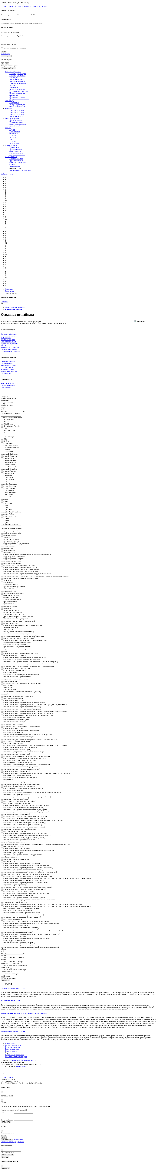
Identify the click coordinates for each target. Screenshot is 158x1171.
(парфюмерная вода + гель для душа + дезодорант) (21, 863)
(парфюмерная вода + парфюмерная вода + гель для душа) (24, 657)
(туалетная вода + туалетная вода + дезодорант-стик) (22, 855)
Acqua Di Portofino (10, 469)
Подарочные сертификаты (19, 99)
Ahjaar (5, 523)
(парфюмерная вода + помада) (14, 722)
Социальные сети (15, 149)
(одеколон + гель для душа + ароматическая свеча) (21, 649)
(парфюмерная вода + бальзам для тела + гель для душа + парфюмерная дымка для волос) (36, 576)
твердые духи (8, 580)
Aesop (5, 499)
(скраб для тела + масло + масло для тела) (18, 632)
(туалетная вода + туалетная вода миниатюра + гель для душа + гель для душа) (32, 792)
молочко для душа (10, 681)
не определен (6, 56)
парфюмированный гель (12, 599)
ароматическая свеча (11, 539)
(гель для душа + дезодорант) (14, 940)
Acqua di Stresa (8, 473)
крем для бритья (9, 550)
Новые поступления (16, 79)
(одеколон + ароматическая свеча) (15, 925)
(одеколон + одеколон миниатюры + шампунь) (20, 578)
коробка (6, 694)
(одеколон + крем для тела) (13, 743)
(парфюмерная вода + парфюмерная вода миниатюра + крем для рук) (28, 713)
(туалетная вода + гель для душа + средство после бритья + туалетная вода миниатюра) (35, 745)
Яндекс (12, 130)
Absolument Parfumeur (11, 447)
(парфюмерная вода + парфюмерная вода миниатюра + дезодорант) (28, 868)
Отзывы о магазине (8, 362)
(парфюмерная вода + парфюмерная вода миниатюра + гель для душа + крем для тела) (35, 705)
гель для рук (7, 608)
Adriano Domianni (9, 486)
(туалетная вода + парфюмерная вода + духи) (20, 777)
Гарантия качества (7, 363)
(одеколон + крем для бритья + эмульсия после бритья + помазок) (27, 835)
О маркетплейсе (11, 157)
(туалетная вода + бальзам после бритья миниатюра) (22, 825)
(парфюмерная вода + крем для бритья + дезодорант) (22, 709)
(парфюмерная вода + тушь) (13, 728)
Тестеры (12, 85)
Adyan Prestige (8, 490)
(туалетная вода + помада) (13, 732)
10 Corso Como (8, 420)
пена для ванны (9, 546)
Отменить (5, 1157)
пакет (5, 651)
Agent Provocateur (9, 516)
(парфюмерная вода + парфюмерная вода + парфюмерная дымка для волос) (31, 947)
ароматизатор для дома (11, 541)
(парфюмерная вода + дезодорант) (15, 619)
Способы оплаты (15, 120)
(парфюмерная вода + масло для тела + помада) (20, 747)
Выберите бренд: (7, 174)
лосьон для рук (8, 589)
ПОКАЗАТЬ (5, 980)
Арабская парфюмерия (17, 83)
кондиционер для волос (12, 561)
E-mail (3, 1112)
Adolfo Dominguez (10, 484)
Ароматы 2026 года (16, 110)
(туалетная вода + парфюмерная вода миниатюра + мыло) (24, 818)
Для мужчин (9, 291)
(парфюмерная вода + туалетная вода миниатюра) (21, 769)
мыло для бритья (9, 690)
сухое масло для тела (11, 595)
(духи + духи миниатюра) (12, 919)
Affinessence (7, 503)
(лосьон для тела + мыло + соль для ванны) (19, 638)
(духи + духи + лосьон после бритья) (16, 803)
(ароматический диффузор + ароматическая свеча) (21, 913)
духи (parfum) (8, 537)
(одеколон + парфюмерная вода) (15, 885)
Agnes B (6, 518)
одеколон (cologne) (10, 535)
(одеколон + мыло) (10, 672)
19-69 (5, 428)
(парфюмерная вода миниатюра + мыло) (18, 932)
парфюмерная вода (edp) (12, 533)
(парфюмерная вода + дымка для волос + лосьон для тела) (24, 889)
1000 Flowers (8, 424)
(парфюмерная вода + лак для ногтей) (17, 848)
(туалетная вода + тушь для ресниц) (16, 795)
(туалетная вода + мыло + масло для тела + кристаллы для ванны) (27, 876)
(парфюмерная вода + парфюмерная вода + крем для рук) (24, 702)
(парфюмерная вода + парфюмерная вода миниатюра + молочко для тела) (30, 739)
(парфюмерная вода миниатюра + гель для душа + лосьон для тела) (28, 715)
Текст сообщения (7, 1120)
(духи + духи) (8, 685)
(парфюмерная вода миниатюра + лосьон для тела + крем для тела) (27, 735)
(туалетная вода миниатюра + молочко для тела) (21, 674)
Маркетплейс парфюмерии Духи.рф (23, 1060)
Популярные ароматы (17, 81)
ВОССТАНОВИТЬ (7, 1155)
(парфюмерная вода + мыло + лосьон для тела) (20, 653)
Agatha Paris (7, 510)
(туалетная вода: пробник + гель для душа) (19, 621)
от (1, 409)
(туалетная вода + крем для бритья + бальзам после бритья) (25, 816)
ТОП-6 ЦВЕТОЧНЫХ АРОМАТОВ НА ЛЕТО (13, 988)
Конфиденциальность (13, 1045)
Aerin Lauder (7, 495)
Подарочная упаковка (17, 97)
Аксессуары (13, 95)
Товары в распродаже (11, 974)
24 (4, 432)
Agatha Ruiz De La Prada (12, 512)
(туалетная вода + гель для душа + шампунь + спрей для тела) (26, 893)
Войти (4, 52)
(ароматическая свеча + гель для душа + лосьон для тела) (24, 838)
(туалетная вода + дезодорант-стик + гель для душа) (22, 683)
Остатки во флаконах (17, 89)
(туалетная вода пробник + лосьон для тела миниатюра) (23, 752)
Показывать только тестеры (13, 957)
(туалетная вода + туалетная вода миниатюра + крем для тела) (26, 812)
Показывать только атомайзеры (14, 970)
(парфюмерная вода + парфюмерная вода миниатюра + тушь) (25, 883)
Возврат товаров (11, 1051)
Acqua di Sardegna (9, 471)
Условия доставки (16, 122)
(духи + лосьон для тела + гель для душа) (18, 910)
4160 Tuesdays (8, 437)
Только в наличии (10, 978)
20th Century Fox (9, 430)
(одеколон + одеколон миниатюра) (16, 859)
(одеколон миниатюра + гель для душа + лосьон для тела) (24, 758)
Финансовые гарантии (17, 162)
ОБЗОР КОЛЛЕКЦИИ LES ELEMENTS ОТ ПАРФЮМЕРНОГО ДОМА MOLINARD (24, 1013)
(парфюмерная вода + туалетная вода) (17, 677)
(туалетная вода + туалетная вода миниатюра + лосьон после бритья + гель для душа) (34, 930)
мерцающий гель (9, 591)
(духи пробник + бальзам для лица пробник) (19, 801)
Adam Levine (8, 477)
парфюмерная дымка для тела (14, 557)
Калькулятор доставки (17, 124)
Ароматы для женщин (17, 74)
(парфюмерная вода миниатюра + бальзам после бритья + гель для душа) (30, 872)
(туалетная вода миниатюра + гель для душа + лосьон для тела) (26, 756)
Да (2, 63)
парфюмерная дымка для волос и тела (17, 642)
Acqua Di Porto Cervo (11, 467)
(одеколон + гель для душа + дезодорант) (18, 696)
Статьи (12, 164)
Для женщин (10, 289)
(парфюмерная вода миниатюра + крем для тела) (21, 767)
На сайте (12, 137)
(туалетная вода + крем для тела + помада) (18, 891)
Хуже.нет (12, 141)
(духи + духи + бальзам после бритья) (17, 741)
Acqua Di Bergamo (10, 456)
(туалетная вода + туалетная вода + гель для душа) (21, 659)
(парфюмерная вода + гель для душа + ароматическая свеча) (25, 640)
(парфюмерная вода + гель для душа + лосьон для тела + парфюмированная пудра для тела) (36, 844)
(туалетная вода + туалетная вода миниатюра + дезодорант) (25, 810)
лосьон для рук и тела (11, 610)
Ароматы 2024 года (16, 114)
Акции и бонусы (11, 145)
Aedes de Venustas (9, 492)
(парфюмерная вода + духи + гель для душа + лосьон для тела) (26, 805)
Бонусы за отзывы (16, 153)
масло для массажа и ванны (13, 614)
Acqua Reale (7, 475)
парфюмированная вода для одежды (16, 544)
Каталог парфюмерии (13, 72)
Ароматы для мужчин (17, 76)
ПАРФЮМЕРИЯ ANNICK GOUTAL (11, 1000)
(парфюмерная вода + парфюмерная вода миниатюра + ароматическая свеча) (31, 934)
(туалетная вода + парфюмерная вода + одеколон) (21, 730)
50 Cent (6, 441)
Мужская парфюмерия (9, 336)
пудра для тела (8, 604)
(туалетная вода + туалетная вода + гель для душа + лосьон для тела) (28, 666)
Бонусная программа (17, 155)
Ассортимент (14, 103)
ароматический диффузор (12, 612)
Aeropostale (7, 497)
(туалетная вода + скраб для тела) (15, 644)
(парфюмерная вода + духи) (13, 700)
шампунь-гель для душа (12, 563)
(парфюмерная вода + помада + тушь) (17, 750)
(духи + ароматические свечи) (14, 842)
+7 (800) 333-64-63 (16, 6)
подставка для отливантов (13, 698)
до (2, 411)
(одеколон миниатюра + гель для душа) (17, 762)
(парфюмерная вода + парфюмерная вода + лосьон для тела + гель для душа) (31, 923)
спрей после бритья (10, 597)
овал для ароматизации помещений (16, 655)
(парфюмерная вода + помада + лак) (16, 754)
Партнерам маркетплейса (14, 1055)
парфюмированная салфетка (13, 559)
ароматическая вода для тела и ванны (17, 647)
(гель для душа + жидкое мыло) (14, 670)
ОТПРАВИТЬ (6, 1122)
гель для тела (8, 548)
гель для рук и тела (10, 606)
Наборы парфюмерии (17, 93)
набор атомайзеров (10, 857)
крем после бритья (10, 602)
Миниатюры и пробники (18, 91)
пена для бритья (9, 552)
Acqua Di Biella (8, 458)
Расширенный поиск (8, 68)
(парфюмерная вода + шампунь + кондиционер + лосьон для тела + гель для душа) (33, 820)
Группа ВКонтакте (16, 161)
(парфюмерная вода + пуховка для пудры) (18, 737)
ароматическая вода (10, 623)
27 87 (5, 435)
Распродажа (13, 78)
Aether (5, 501)
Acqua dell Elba (8, 452)
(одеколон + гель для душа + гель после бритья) (20, 572)
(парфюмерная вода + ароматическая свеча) (19, 840)
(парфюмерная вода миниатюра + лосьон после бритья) (23, 880)
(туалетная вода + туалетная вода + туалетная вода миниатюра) (26, 921)
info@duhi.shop (21, 1066)
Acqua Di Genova (9, 460)
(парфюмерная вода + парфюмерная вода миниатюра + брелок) (26, 938)
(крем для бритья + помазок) (13, 846)
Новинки (8, 108)
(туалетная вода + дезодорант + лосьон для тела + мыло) (24, 827)
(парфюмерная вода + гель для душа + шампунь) (21, 928)
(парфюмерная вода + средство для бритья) (19, 943)
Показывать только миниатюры (15, 966)
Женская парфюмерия (9, 334)
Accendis (6, 450)
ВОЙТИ (4, 1137)
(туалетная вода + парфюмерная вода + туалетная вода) (23, 807)
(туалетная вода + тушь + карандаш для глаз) (19, 760)
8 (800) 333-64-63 (19, 1062)
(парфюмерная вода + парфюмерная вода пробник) (22, 707)
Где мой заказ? (14, 126)
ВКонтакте (13, 135)
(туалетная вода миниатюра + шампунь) (18, 717)
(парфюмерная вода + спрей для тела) (17, 782)
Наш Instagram (6, 387)
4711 (5, 439)
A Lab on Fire (8, 443)
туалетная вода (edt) (10, 531)
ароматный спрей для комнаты (14, 587)
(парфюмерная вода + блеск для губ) (16, 771)
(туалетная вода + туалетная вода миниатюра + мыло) (23, 870)
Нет (7, 63)
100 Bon (6, 422)
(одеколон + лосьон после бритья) (15, 679)
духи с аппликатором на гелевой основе (18, 617)
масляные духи (9, 582)
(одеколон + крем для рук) (13, 853)
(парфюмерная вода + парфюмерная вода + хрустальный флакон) (27, 574)
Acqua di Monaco (9, 462)
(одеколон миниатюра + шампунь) (16, 720)
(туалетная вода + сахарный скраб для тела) (19, 565)
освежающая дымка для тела (13, 593)
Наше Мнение (14, 143)
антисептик (7, 687)
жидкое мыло (8, 780)
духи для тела (8, 629)
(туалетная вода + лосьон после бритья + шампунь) (22, 917)
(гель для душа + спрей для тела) (15, 902)
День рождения (15, 151)
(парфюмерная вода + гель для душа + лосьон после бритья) (25, 664)
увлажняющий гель (10, 627)
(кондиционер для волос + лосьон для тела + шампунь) (23, 636)
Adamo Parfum (8, 480)
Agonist (6, 520)
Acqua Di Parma (9, 465)
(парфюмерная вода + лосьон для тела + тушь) (20, 567)
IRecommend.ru (14, 132)
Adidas (5, 482)
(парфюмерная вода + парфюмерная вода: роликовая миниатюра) (27, 554)
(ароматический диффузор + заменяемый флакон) (21, 908)
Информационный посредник (20, 170)
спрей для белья (9, 861)
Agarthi (5, 507)
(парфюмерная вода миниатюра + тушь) (18, 895)
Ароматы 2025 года (16, 112)
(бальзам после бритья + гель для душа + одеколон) (22, 692)
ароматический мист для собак (14, 936)
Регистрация (5, 54)
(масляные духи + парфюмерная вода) (17, 775)
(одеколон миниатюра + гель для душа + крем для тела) (23, 788)
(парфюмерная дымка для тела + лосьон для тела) (21, 784)
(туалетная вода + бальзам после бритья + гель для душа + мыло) (27, 797)
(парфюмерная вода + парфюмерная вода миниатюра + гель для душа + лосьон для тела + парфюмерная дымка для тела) (47, 906)
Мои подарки (14, 147)
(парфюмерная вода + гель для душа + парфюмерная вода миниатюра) (29, 850)
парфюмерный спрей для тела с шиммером (19, 786)
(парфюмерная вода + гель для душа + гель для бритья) (23, 915)
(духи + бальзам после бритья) (14, 831)
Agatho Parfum (8, 514)
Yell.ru (11, 139)
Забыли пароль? (7, 1140)
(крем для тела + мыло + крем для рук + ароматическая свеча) (26, 874)
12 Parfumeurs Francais (11, 426)
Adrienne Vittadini (9, 488)
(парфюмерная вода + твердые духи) (16, 634)
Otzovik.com (13, 133)
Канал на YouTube (16, 159)
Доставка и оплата (12, 118)
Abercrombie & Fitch (10, 445)
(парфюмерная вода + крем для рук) (16, 668)
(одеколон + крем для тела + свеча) (16, 799)
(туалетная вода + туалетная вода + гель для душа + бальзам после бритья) (30, 662)
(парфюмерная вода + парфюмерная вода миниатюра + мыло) (26, 865)
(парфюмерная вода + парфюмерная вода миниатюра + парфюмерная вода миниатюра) (35, 711)
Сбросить (4, 302)
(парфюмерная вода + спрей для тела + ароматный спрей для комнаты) (29, 900)
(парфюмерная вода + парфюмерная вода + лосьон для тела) (25, 833)
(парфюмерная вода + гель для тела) (16, 814)
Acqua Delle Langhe (10, 454)
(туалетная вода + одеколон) (13, 790)
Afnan (5, 505)
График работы (15, 166)
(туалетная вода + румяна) (13, 724)
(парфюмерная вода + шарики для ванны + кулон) (21, 569)
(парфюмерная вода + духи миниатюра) (18, 945)
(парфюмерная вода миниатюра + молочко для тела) (22, 625)
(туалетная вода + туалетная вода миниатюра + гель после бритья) (27, 887)
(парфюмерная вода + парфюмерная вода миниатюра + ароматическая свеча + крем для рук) (37, 773)
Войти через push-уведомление (12, 1142)
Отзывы (8, 128)
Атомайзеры (13, 87)
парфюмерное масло (10, 584)
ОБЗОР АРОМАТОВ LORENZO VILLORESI (13, 1031)
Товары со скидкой (8, 340)
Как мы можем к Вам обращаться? (13, 1110)
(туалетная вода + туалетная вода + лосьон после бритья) (24, 898)
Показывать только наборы (13, 961)
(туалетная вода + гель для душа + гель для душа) (21, 726)
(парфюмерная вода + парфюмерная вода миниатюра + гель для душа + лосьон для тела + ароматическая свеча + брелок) (47, 878)
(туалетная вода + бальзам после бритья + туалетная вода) (24, 822)
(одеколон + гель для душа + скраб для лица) (19, 829)
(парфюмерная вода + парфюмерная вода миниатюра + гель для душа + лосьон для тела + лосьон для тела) (42, 904)
